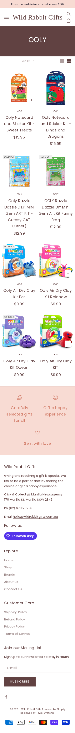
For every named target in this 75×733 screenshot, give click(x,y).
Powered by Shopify (53, 709)
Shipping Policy (15, 612)
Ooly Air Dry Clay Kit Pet (19, 293)
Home (9, 560)
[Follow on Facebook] (6, 697)
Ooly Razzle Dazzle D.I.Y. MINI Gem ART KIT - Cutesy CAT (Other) (19, 213)
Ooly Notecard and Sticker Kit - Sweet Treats (19, 124)
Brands (9, 574)
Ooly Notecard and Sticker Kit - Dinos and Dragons (55, 127)
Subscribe (20, 681)
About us (11, 582)
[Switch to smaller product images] (69, 61)
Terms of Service (17, 633)
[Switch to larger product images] (62, 61)
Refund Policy (14, 619)
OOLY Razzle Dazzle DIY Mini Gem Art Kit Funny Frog (56, 210)
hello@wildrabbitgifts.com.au (35, 516)
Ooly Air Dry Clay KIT (56, 364)
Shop (8, 567)
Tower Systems (45, 713)
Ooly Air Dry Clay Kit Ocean (19, 364)
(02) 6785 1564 (20, 508)
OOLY (19, 110)
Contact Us (13, 589)
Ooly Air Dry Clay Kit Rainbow (56, 293)
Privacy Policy (14, 626)
